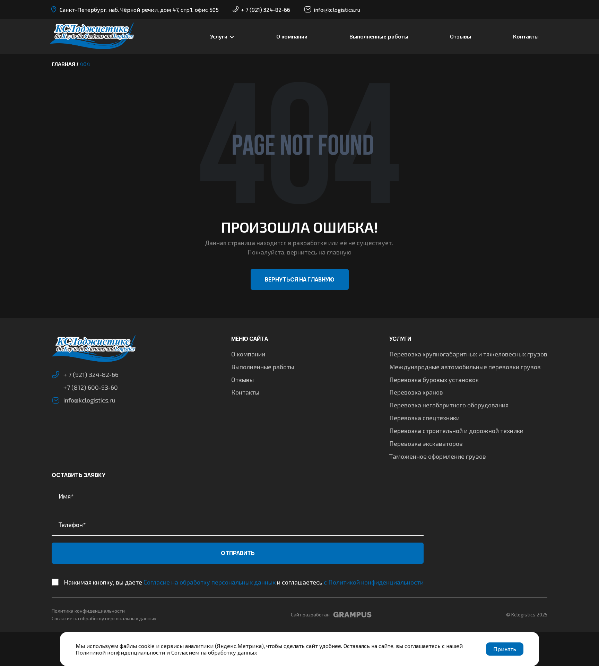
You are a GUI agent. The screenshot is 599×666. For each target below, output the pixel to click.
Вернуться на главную (300, 279)
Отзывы (460, 36)
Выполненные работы (378, 36)
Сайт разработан (310, 614)
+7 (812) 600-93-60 (90, 387)
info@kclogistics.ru (337, 9)
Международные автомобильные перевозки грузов (465, 367)
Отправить (238, 553)
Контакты (526, 36)
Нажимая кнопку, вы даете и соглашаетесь (244, 582)
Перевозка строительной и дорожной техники (456, 430)
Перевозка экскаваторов (426, 443)
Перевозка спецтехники (424, 418)
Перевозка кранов (416, 392)
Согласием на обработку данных (214, 652)
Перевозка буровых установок (434, 379)
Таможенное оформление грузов (437, 456)
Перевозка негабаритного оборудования (449, 405)
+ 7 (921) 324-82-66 (265, 9)
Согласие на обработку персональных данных (210, 582)
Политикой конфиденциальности (120, 652)
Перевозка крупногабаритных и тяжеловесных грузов (468, 354)
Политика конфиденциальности (88, 611)
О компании (291, 36)
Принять (504, 649)
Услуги (218, 36)
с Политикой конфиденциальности (374, 582)
